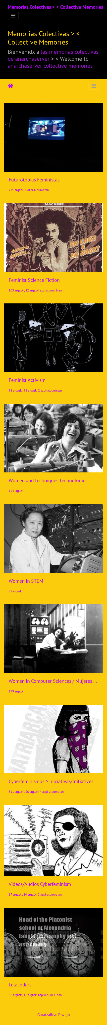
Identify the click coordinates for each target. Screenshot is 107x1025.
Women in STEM (26, 581)
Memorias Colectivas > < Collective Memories (55, 7)
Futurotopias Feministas (34, 179)
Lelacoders (20, 984)
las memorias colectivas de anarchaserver (53, 55)
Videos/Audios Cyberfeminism (40, 884)
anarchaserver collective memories (50, 65)
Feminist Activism (27, 380)
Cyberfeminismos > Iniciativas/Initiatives (51, 781)
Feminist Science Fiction (34, 280)
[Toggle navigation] (13, 15)
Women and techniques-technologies (48, 480)
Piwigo (64, 1014)
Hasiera (10, 86)
